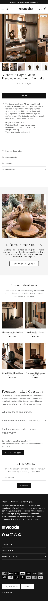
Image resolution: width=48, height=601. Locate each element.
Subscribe (24, 486)
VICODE (10, 592)
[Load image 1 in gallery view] (24, 38)
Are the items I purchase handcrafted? (21, 420)
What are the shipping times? (17, 412)
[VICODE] (24, 9)
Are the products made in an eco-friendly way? (19, 431)
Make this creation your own (24, 264)
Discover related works (24, 285)
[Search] (8, 9)
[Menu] (2, 9)
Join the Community (16, 2)
